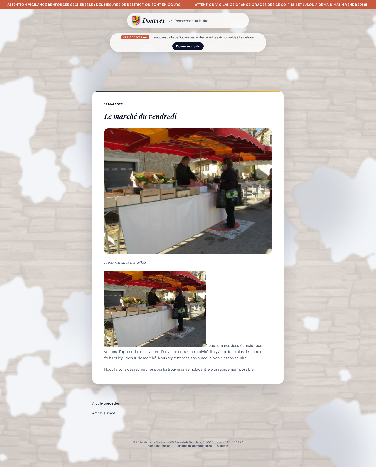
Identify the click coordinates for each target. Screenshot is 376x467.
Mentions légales (159, 445)
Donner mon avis (188, 46)
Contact (222, 445)
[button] (206, 20)
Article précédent (106, 403)
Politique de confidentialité (194, 445)
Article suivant (103, 413)
